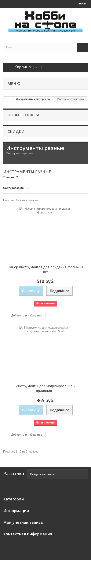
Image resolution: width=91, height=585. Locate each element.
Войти (82, 3)
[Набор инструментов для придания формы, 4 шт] (45, 233)
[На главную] (8, 99)
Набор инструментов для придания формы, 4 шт (45, 269)
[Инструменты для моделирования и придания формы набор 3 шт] (45, 352)
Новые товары (23, 114)
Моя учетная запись (23, 522)
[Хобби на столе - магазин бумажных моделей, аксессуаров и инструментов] (45, 21)
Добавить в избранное (26, 315)
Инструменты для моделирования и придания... (46, 388)
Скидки (16, 131)
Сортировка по (13, 187)
